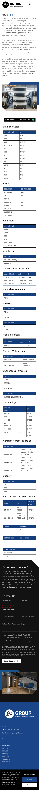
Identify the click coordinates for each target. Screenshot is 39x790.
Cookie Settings (30, 774)
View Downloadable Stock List (17, 120)
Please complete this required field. (8, 606)
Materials (5, 751)
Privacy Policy (20, 656)
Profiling (5, 754)
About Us (5, 748)
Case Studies (6, 759)
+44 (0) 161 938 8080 (12, 729)
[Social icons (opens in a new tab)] (3, 738)
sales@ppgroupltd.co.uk (15, 733)
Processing (6, 756)
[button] (30, 4)
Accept (29, 780)
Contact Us (6, 762)
